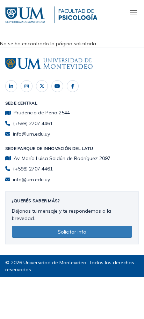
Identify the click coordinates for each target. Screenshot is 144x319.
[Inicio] (26, 14)
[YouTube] (57, 86)
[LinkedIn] (11, 86)
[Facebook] (73, 86)
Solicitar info (72, 232)
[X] (42, 86)
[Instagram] (27, 86)
